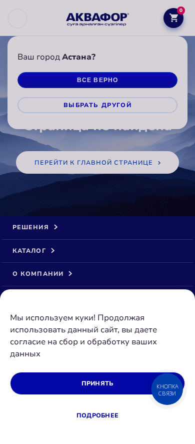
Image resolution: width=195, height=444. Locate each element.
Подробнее (97, 415)
